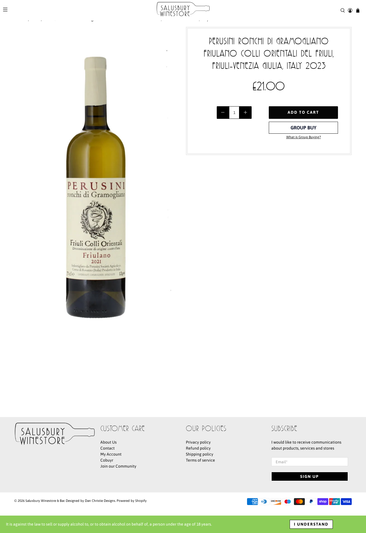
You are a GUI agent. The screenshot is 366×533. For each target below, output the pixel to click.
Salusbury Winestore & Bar (44, 500)
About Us (108, 442)
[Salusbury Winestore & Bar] (183, 10)
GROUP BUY (304, 128)
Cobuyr (106, 460)
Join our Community (118, 466)
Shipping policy (199, 454)
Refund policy (198, 448)
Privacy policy (198, 442)
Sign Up (309, 476)
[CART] (357, 10)
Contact (107, 448)
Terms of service (200, 460)
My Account (111, 454)
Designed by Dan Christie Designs (90, 500)
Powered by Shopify (132, 500)
